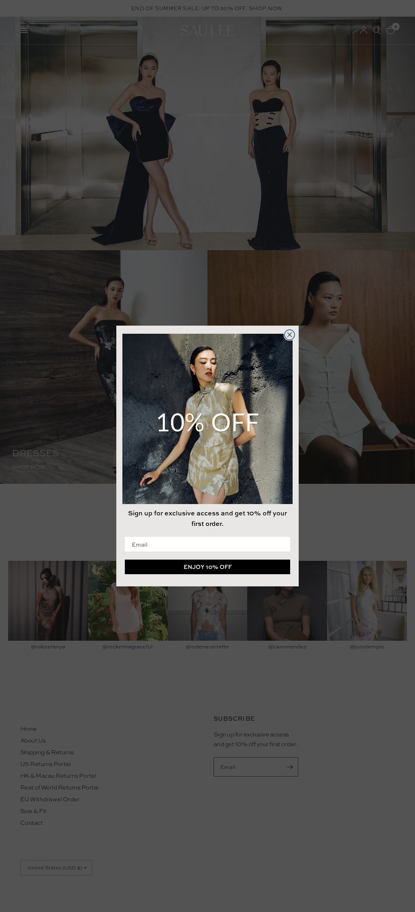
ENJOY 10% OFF (208, 567)
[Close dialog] (290, 335)
